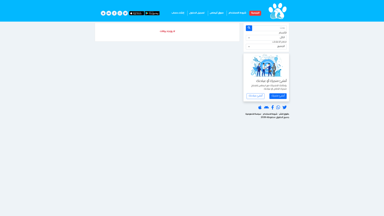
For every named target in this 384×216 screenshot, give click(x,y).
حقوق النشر (284, 114)
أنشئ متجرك (278, 96)
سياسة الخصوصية (253, 114)
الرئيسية (255, 13)
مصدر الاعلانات (279, 42)
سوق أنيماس (217, 13)
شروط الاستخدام (237, 13)
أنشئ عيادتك (255, 96)
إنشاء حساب (177, 13)
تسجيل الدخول (197, 13)
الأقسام (283, 33)
